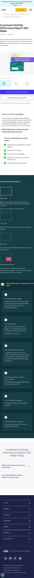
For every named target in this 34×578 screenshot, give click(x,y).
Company (6, 533)
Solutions (6, 509)
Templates (6, 14)
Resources (6, 515)
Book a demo (21, 9)
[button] (31, 10)
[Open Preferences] (2, 575)
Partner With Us (8, 539)
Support (5, 526)
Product (5, 503)
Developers (6, 520)
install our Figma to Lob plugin (21, 103)
